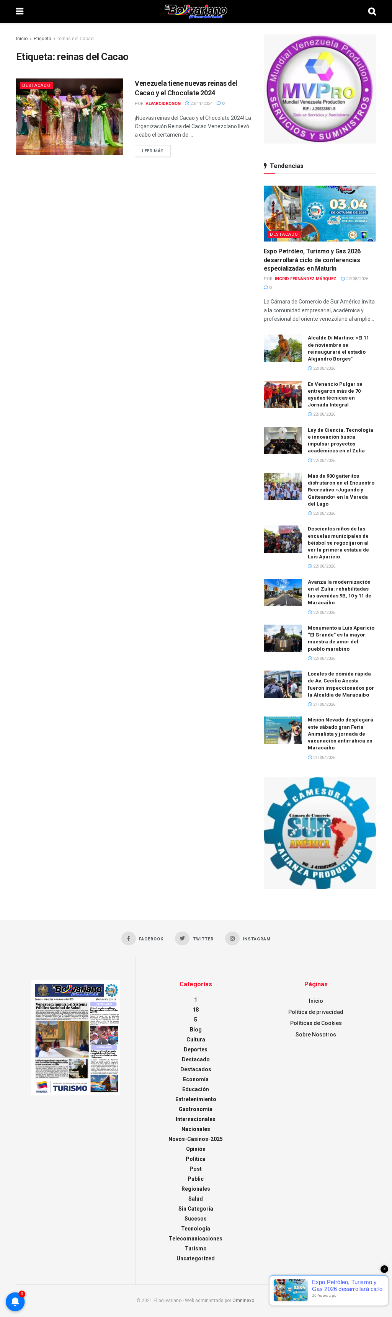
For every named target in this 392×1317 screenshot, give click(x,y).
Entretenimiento (195, 1099)
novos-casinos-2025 (195, 1139)
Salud (195, 1199)
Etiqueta (42, 38)
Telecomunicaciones (195, 1238)
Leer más (152, 151)
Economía (196, 1079)
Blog (196, 1030)
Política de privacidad (315, 1012)
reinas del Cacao (75, 38)
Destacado (36, 85)
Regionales (195, 1189)
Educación (195, 1089)
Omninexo (243, 1300)
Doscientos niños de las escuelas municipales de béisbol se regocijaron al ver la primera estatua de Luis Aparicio (338, 543)
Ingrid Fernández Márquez (305, 278)
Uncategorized (195, 1258)
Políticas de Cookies (316, 1023)
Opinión (196, 1149)
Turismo (196, 1248)
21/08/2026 (323, 704)
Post (195, 1169)
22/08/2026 (356, 278)
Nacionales (195, 1129)
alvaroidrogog (163, 103)
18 (196, 1010)
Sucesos (196, 1219)
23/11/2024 (200, 103)
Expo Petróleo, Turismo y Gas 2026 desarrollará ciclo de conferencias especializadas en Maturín (312, 260)
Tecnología (195, 1229)
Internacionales (196, 1119)
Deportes (195, 1049)
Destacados (195, 1069)
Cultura (195, 1039)
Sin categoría (195, 1209)
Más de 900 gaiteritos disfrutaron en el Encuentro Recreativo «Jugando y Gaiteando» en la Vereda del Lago (341, 490)
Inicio (22, 38)
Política (196, 1159)
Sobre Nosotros (316, 1034)
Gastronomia (195, 1109)
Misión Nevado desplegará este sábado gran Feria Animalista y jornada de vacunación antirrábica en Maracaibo (340, 734)
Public (196, 1179)
